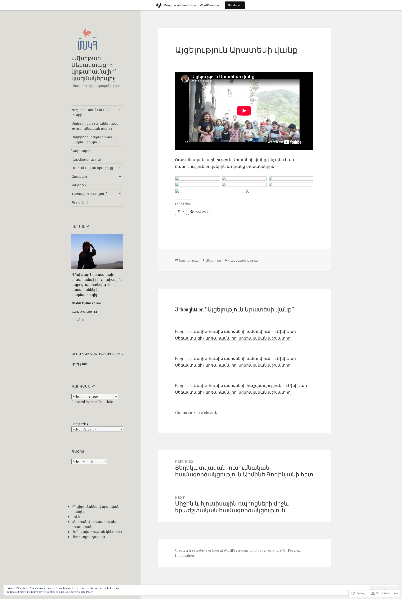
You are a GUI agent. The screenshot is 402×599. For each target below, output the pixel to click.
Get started (234, 5)
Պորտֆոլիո (81, 202)
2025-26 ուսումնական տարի (90, 112)
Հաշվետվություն (86, 159)
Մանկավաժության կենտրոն (96, 531)
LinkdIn (77, 320)
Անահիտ (213, 260)
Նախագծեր (82, 150)
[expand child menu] (120, 109)
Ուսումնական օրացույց (92, 168)
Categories (79, 424)
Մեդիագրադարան (88, 536)
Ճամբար (79, 176)
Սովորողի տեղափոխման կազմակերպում (94, 139)
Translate (105, 401)
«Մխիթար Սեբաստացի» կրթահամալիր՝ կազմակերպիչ (93, 68)
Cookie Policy (85, 591)
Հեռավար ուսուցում (89, 193)
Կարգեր (78, 185)
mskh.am (78, 516)
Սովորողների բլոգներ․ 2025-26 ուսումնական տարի (95, 126)
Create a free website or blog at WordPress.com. (212, 550)
